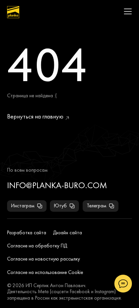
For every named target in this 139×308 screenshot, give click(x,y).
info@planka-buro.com (57, 185)
